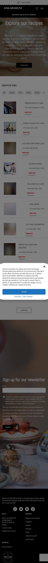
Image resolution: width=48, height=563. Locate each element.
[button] (44, 266)
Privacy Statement (27, 296)
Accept (24, 292)
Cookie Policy (17, 296)
